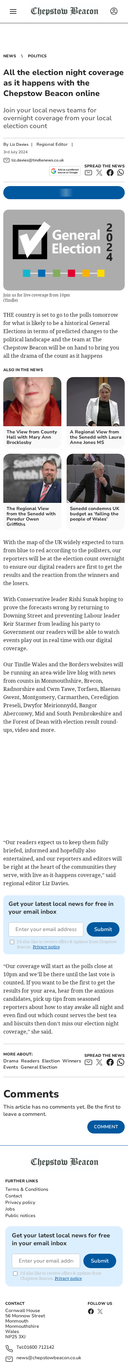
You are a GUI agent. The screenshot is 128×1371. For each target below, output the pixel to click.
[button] (13, 11)
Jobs (10, 1209)
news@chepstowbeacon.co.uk (48, 1358)
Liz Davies (19, 144)
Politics (37, 56)
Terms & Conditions (26, 1189)
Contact (13, 1196)
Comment (106, 1127)
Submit (103, 929)
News (9, 56)
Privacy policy (20, 1202)
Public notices (20, 1215)
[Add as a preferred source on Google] (64, 171)
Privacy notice (46, 946)
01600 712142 (39, 1347)
